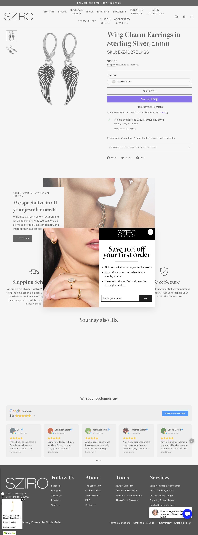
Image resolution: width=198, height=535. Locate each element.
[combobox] (149, 81)
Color (112, 75)
